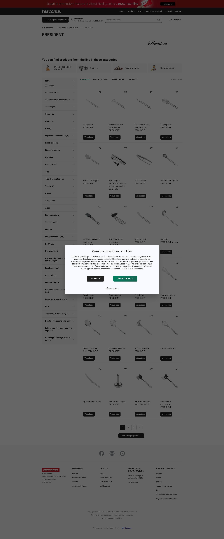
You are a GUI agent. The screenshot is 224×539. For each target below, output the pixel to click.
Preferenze (95, 278)
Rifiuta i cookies (112, 288)
